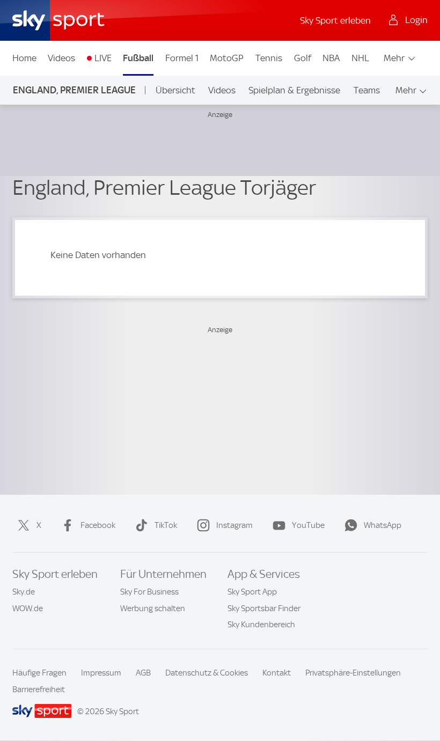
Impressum (101, 673)
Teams (367, 90)
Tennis (268, 58)
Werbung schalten (152, 608)
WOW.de (27, 608)
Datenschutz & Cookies (206, 673)
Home (24, 58)
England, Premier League (74, 90)
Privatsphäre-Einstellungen (353, 673)
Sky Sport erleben (335, 20)
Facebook (97, 525)
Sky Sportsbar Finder (264, 608)
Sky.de (23, 592)
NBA (331, 58)
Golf (302, 58)
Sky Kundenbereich (261, 624)
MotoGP (227, 58)
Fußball (138, 58)
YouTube (308, 525)
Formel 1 (182, 58)
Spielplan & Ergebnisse (294, 90)
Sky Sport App (252, 592)
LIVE (103, 58)
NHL (360, 58)
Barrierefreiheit (38, 689)
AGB (143, 673)
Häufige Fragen (39, 673)
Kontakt (276, 673)
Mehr (394, 58)
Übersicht (175, 90)
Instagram (234, 525)
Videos (61, 58)
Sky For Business (149, 592)
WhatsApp (382, 525)
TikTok (166, 525)
